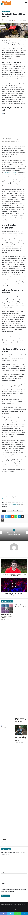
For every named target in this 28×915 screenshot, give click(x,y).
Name (2, 872)
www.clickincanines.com (9, 172)
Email (2, 878)
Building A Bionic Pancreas (5, 840)
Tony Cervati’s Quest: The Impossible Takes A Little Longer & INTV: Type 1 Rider (21, 738)
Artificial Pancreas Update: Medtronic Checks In (6, 616)
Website (3, 883)
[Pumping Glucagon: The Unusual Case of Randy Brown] (21, 660)
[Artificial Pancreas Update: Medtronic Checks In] (7, 608)
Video (8, 11)
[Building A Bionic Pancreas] (7, 781)
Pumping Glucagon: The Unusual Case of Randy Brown (20, 720)
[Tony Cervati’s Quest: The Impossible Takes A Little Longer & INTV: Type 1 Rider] (21, 730)
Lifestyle (9, 510)
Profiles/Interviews (15, 510)
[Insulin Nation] (6, 3)
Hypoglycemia (4, 11)
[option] (14, 532)
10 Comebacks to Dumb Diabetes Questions (14, 533)
